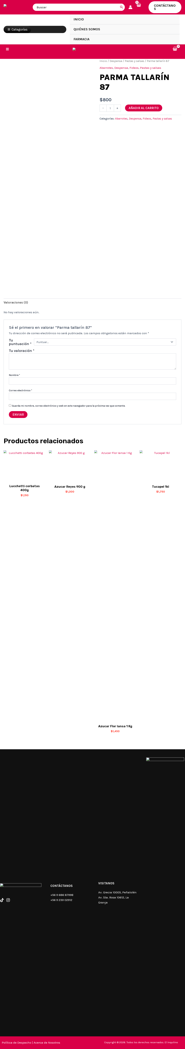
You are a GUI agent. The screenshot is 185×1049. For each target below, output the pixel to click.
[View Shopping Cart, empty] (140, 7)
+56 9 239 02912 (61, 900)
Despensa (116, 61)
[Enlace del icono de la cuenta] (130, 7)
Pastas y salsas (134, 61)
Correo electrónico (20, 390)
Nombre (14, 375)
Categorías (19, 29)
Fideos (134, 68)
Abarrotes (106, 68)
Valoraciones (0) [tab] (16, 302)
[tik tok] (2, 900)
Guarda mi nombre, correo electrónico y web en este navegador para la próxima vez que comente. (68, 405)
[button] (165, 7)
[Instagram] (8, 900)
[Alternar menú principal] (7, 49)
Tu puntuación (20, 342)
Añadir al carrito (144, 108)
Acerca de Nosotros (47, 1042)
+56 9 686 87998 (61, 895)
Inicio (103, 61)
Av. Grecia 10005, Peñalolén (117, 892)
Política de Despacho (16, 1042)
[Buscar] (121, 7)
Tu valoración (21, 350)
